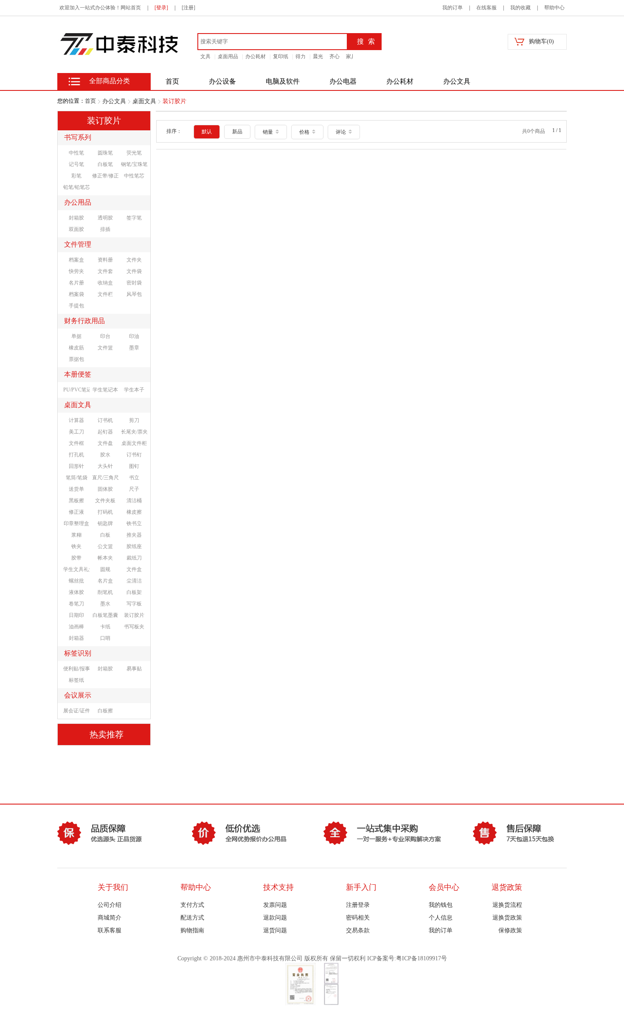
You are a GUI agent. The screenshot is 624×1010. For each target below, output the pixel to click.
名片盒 (105, 581)
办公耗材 (255, 56)
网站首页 (131, 8)
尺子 (134, 489)
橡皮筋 (76, 348)
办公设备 (222, 81)
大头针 (105, 466)
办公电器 (343, 81)
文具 (205, 56)
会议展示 (77, 695)
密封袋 (134, 283)
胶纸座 (134, 546)
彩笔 (76, 176)
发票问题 (275, 905)
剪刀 (134, 420)
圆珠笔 (105, 153)
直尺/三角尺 (105, 478)
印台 (105, 336)
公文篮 (105, 546)
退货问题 (275, 930)
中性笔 (76, 153)
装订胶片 (174, 101)
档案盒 (76, 260)
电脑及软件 (283, 81)
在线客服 (486, 8)
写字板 (134, 604)
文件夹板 (105, 501)
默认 (207, 132)
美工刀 (76, 432)
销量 (268, 132)
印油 (134, 336)
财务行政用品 (84, 320)
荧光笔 (134, 153)
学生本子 (134, 390)
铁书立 (134, 523)
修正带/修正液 (105, 176)
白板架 (134, 592)
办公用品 (77, 202)
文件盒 (134, 569)
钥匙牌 (105, 523)
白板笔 (105, 164)
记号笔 (76, 164)
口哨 (105, 638)
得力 (300, 56)
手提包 (76, 306)
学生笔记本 (105, 390)
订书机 (105, 420)
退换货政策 (507, 917)
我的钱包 (441, 905)
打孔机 (76, 455)
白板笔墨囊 (105, 615)
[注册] (188, 8)
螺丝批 (76, 581)
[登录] (161, 8)
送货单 (76, 489)
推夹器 (134, 535)
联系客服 (109, 930)
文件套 (105, 271)
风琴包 (134, 294)
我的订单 (452, 8)
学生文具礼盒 (76, 569)
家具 (351, 56)
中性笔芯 (134, 176)
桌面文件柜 (134, 443)
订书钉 (134, 455)
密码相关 (358, 917)
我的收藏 (520, 8)
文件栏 (105, 294)
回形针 (76, 466)
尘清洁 (134, 581)
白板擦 (105, 711)
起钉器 (105, 432)
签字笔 (134, 218)
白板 (105, 535)
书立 (134, 478)
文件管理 (77, 244)
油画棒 (76, 627)
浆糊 (76, 535)
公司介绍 (109, 905)
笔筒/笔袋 (76, 478)
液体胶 (76, 592)
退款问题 (275, 917)
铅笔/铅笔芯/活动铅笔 (76, 187)
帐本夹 (105, 558)
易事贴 (134, 669)
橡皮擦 (134, 512)
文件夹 (134, 260)
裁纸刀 (134, 558)
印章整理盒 (76, 523)
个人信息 (441, 917)
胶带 (76, 558)
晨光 (318, 56)
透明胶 (105, 218)
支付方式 (192, 905)
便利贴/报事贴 (76, 669)
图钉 (134, 466)
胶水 (105, 455)
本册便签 (77, 374)
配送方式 (192, 917)
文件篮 (105, 348)
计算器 (76, 420)
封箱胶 (76, 218)
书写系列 (77, 137)
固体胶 (105, 489)
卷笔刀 (76, 604)
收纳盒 (105, 283)
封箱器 (76, 638)
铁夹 (76, 546)
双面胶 (76, 229)
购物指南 (192, 930)
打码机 (105, 512)
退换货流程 (507, 905)
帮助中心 (554, 8)
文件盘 (105, 443)
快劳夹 (76, 271)
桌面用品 (228, 56)
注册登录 (358, 905)
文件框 (76, 443)
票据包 (76, 359)
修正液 (76, 512)
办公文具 (456, 81)
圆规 (105, 569)
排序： (174, 131)
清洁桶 (134, 501)
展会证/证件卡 (76, 711)
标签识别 (77, 653)
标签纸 (76, 680)
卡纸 (105, 627)
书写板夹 (134, 627)
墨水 (105, 604)
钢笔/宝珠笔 (134, 164)
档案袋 (76, 294)
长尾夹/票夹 (134, 432)
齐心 (334, 56)
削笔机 (105, 592)
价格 (305, 132)
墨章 (134, 348)
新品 (237, 132)
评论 (341, 132)
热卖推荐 (107, 734)
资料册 (105, 260)
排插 (105, 229)
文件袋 (134, 271)
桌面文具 (144, 101)
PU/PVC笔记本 (76, 390)
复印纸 (280, 56)
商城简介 (109, 917)
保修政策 (510, 930)
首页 (90, 101)
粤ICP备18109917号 (421, 958)
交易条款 (358, 930)
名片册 (76, 283)
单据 (76, 336)
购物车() (541, 41)
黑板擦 (76, 501)
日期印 (76, 615)
